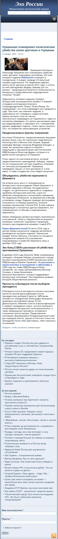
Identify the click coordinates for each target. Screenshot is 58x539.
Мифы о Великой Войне (17, 396)
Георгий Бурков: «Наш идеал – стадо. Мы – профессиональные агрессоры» (27, 475)
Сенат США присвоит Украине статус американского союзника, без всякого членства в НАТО (29, 414)
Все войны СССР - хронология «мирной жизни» (29, 491)
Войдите (6, 327)
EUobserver (27, 77)
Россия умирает (13, 393)
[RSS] (53, 535)
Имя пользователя (13, 510)
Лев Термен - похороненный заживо (23, 455)
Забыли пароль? (13, 527)
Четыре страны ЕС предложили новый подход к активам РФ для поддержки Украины (29, 353)
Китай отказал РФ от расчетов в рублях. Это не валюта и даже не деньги (29, 469)
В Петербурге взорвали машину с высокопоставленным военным (22, 358)
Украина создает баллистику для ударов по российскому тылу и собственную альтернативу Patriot (29, 346)
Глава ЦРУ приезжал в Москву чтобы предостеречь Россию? (23, 364)
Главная (8, 39)
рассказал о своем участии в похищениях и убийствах (28, 263)
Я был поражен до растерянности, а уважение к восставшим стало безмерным (29, 427)
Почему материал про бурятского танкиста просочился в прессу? (26, 401)
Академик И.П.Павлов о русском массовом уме (29, 488)
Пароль (6, 519)
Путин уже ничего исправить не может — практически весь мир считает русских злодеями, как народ (30, 482)
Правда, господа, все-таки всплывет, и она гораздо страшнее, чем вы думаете (26, 433)
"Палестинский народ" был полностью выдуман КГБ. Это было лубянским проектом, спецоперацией (29, 497)
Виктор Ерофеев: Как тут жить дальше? (25, 458)
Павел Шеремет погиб (15, 228)
